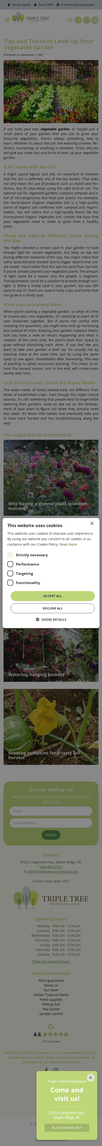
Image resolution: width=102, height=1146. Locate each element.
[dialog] (51, 573)
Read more (68, 544)
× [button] (91, 523)
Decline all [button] (53, 608)
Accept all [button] (52, 596)
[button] (51, 619)
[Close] (90, 1077)
